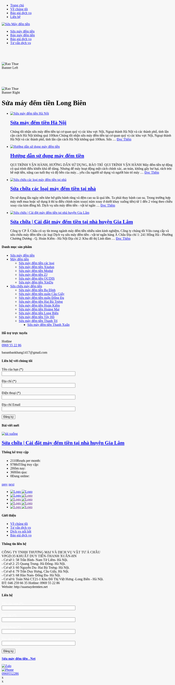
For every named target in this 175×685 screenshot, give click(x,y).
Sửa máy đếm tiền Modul (36, 271)
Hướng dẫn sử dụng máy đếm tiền (47, 155)
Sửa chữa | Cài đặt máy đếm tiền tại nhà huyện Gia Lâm (71, 221)
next (11, 484)
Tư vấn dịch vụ (20, 43)
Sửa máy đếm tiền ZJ (33, 274)
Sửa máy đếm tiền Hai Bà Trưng (41, 301)
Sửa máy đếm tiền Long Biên (38, 313)
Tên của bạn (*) (12, 369)
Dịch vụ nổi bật (20, 531)
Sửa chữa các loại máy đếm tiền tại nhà (53, 188)
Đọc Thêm (124, 139)
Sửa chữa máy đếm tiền (26, 286)
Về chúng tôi (19, 9)
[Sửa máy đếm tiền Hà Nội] (29, 113)
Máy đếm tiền (19, 259)
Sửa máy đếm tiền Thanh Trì (38, 321)
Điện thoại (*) (11, 393)
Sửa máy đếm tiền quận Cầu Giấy (41, 294)
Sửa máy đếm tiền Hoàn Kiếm (39, 305)
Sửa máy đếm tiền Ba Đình (37, 290)
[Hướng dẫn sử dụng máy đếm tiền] (35, 146)
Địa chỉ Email (11, 404)
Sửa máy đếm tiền (22, 31)
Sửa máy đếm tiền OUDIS (37, 278)
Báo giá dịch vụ (21, 13)
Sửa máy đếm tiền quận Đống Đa (41, 298)
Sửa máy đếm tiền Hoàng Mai (39, 309)
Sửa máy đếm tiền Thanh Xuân (48, 324)
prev (5, 484)
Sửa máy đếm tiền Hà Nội (38, 122)
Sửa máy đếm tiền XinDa (36, 282)
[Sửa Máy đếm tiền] (16, 24)
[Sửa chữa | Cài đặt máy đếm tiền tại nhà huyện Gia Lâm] (49, 212)
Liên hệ (15, 17)
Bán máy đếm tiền (22, 35)
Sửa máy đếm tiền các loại (36, 263)
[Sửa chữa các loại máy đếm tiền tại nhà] (38, 180)
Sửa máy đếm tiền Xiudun (36, 267)
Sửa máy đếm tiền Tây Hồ (36, 317)
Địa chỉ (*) (9, 381)
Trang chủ (17, 5)
